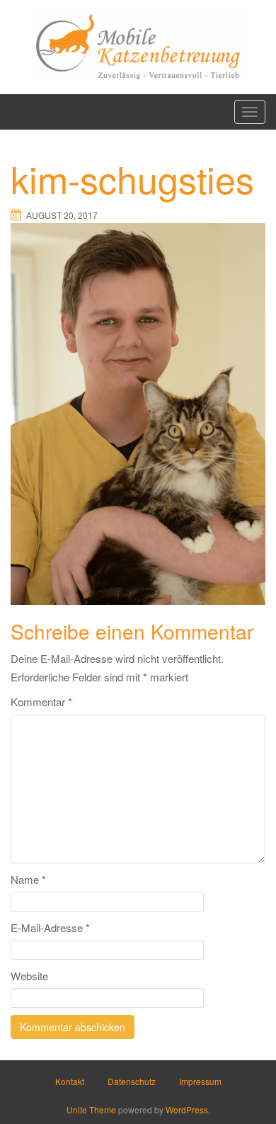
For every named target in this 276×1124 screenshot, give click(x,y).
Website (29, 975)
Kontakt (69, 1081)
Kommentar (41, 701)
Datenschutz (132, 1081)
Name (28, 879)
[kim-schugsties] (138, 411)
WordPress (187, 1109)
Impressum (200, 1081)
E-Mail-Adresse (50, 927)
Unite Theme (91, 1109)
